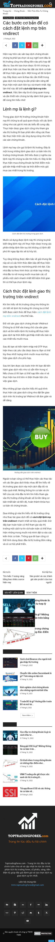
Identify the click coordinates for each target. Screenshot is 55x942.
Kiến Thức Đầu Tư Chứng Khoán (27, 18)
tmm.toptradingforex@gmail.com (27, 885)
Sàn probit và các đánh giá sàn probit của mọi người (41, 579)
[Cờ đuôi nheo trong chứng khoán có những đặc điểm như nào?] (10, 638)
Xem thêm (26, 715)
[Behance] (7, 905)
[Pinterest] (29, 45)
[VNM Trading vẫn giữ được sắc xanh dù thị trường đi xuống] (10, 778)
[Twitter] (22, 45)
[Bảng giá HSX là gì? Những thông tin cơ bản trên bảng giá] (10, 624)
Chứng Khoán (19, 11)
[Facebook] (15, 45)
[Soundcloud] (31, 913)
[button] (51, 4)
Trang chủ (7, 11)
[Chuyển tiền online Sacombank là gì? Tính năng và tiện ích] (10, 677)
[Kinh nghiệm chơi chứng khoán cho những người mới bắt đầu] (10, 691)
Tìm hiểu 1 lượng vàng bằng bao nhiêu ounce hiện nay (13, 579)
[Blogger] (15, 905)
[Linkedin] (47, 905)
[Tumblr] (39, 913)
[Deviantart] (23, 905)
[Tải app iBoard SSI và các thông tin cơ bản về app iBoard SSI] (10, 792)
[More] (42, 45)
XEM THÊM (31, 593)
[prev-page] (5, 643)
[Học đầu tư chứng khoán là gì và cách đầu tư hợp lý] (10, 610)
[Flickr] (39, 905)
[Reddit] (23, 913)
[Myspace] (7, 913)
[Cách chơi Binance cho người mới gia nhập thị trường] (10, 663)
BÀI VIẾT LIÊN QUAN (14, 593)
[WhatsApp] (35, 45)
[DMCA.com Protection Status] (43, 933)
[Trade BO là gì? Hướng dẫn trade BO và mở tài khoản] (10, 705)
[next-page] (9, 643)
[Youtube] (28, 921)
